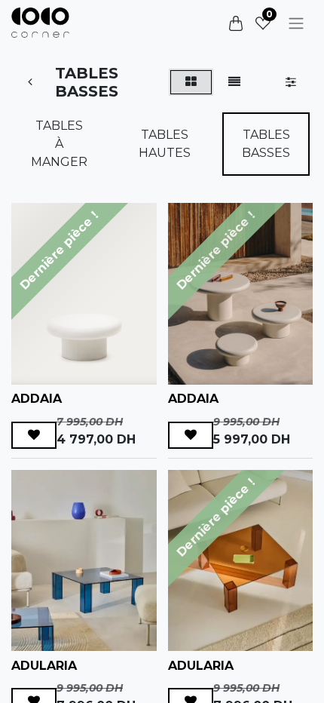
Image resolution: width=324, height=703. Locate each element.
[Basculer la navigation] (296, 23)
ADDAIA (36, 398)
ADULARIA (44, 665)
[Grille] (191, 82)
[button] (34, 435)
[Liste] (234, 82)
